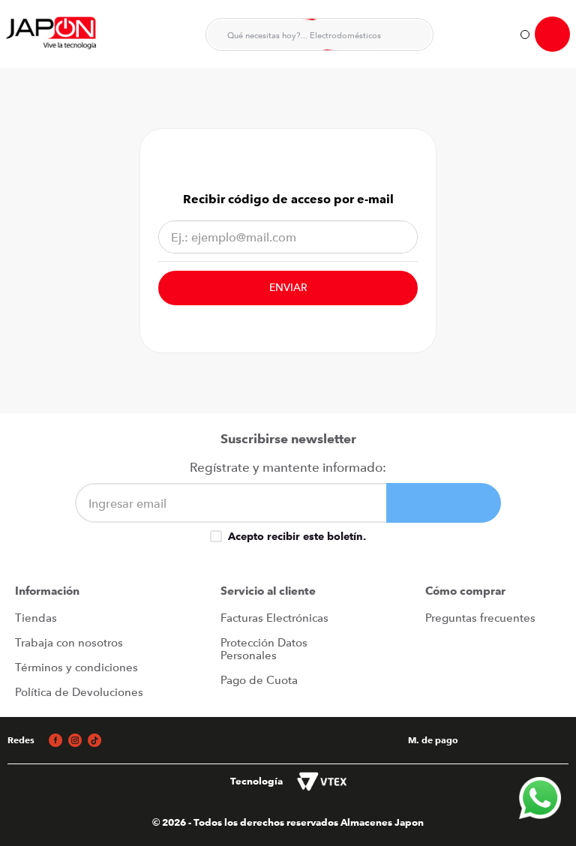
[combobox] (320, 34)
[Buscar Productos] (412, 34)
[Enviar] (443, 503)
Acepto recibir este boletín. (297, 536)
